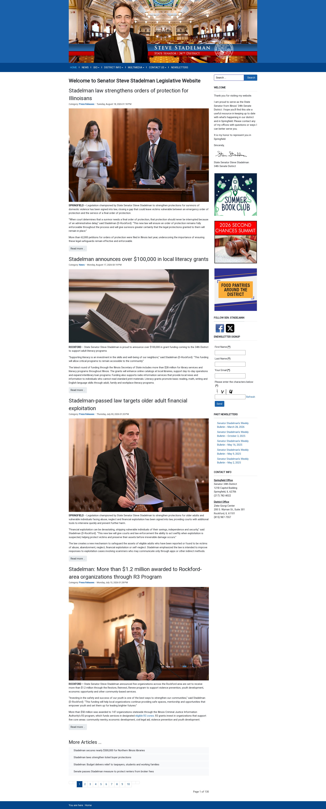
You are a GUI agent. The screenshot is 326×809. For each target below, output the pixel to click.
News (82, 264)
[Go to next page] (134, 782)
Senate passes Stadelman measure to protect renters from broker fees (113, 771)
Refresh (250, 396)
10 (128, 784)
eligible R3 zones (144, 715)
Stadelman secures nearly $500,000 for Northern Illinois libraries (109, 750)
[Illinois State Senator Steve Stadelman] (163, 31)
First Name (222, 346)
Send (219, 403)
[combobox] (229, 78)
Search (251, 77)
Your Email (222, 370)
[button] (96, 67)
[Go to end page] (138, 782)
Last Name (222, 358)
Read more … (78, 248)
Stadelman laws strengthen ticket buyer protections (102, 757)
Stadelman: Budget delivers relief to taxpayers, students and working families (116, 764)
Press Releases (86, 104)
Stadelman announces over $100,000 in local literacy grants (139, 259)
